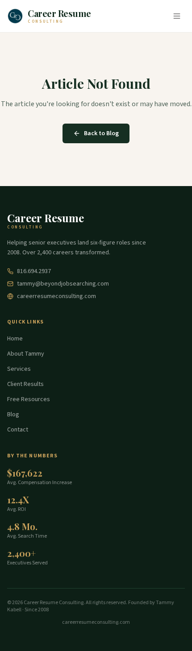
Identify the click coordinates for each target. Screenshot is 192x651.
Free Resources (28, 399)
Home (15, 338)
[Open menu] (177, 16)
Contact (17, 429)
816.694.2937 (34, 271)
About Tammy (25, 353)
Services (19, 369)
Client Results (25, 384)
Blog (13, 414)
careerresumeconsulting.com (56, 296)
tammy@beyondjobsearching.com (63, 283)
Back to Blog (101, 133)
